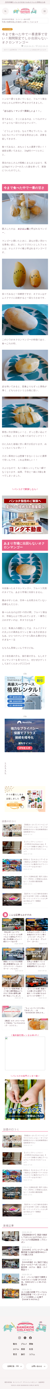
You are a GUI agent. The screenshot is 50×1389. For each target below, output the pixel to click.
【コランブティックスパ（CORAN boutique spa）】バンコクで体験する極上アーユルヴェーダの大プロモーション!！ (35, 846)
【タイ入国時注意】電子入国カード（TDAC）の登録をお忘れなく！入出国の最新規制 (35, 879)
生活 (31, 1349)
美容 (23, 1349)
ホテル (16, 1349)
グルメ (24, 1344)
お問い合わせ (37, 1366)
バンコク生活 (7, 29)
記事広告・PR (13, 1366)
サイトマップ (17, 1382)
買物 (31, 1344)
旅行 (23, 1354)
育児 (15, 1354)
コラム (32, 1354)
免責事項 (41, 1382)
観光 (15, 1344)
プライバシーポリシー (30, 1382)
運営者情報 (8, 1382)
